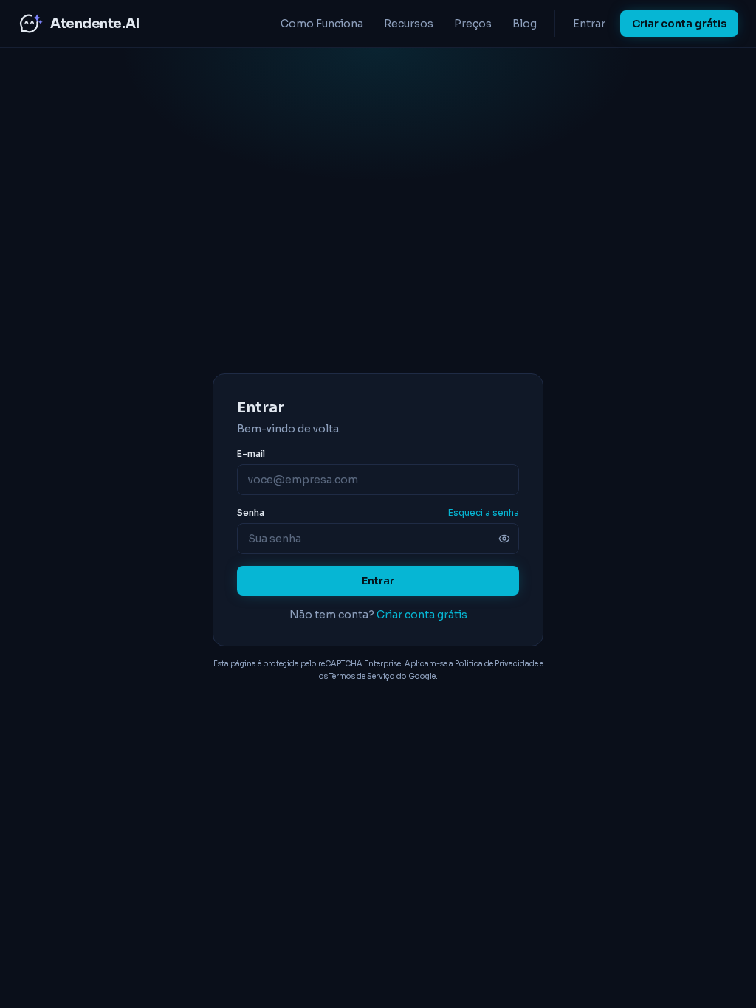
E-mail (251, 453)
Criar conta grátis (679, 23)
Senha (250, 512)
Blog (524, 23)
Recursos (408, 23)
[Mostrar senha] (504, 539)
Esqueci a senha (483, 512)
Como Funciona (322, 23)
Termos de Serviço (362, 676)
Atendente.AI (95, 23)
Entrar (589, 23)
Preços (473, 23)
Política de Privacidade (496, 664)
